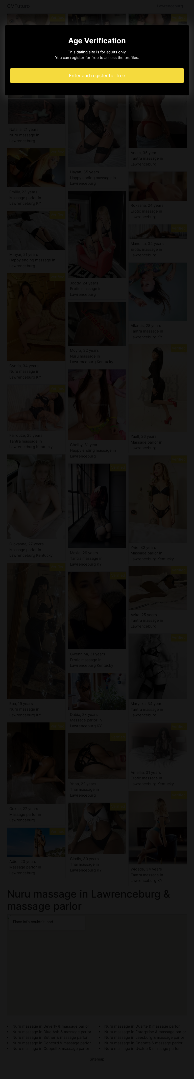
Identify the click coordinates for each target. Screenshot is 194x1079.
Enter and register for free (97, 75)
